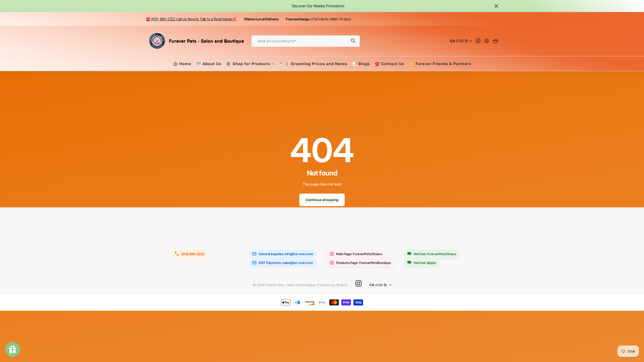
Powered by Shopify (332, 285)
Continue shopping (322, 200)
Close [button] (496, 6)
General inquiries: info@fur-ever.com (286, 254)
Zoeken (353, 41)
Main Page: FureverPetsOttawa (359, 254)
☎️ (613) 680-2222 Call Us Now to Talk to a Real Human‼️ (191, 19)
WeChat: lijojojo (425, 263)
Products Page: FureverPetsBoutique (363, 263)
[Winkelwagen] (495, 41)
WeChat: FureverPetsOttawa (435, 254)
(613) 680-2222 (192, 254)
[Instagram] (358, 284)
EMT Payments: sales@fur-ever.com (286, 263)
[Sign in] (487, 41)
